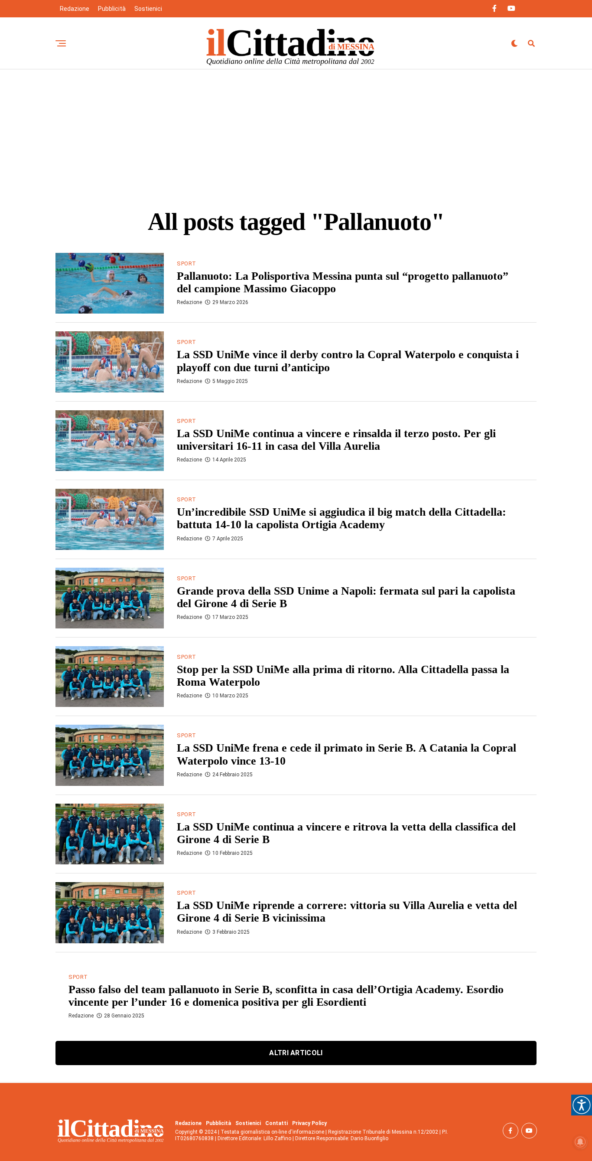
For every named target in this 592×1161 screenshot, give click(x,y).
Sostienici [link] (148, 8)
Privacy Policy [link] (309, 1123)
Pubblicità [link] (112, 8)
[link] (581, 1105)
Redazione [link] (74, 8)
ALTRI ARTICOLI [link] (295, 1053)
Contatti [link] (276, 1123)
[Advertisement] (296, 134)
